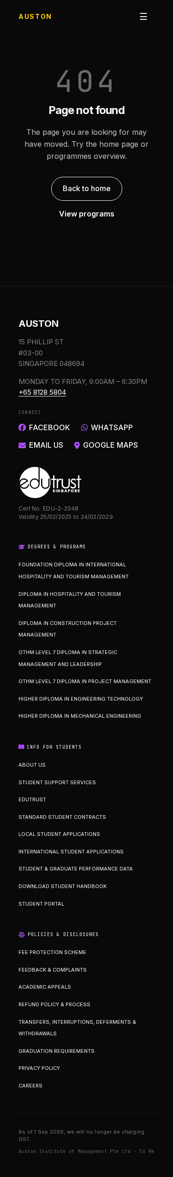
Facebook (49, 427)
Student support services (57, 782)
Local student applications (59, 834)
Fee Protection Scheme (52, 952)
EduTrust (32, 799)
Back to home (87, 188)
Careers (30, 1085)
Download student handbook (62, 886)
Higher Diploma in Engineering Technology (80, 699)
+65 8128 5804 (42, 392)
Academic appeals (44, 987)
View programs (86, 213)
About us (32, 765)
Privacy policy (39, 1068)
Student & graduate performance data (75, 868)
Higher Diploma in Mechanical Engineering (79, 716)
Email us (46, 445)
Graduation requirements (56, 1051)
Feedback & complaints (52, 970)
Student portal (41, 904)
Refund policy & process (54, 1004)
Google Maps (110, 445)
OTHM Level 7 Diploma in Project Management (84, 681)
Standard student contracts (62, 817)
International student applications (71, 851)
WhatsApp (112, 427)
